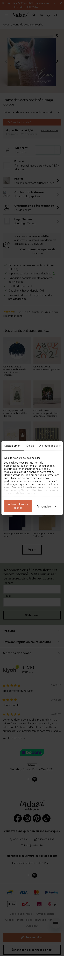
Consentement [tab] (12, 445)
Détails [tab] (30, 445)
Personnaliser (44, 506)
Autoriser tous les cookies (18, 505)
